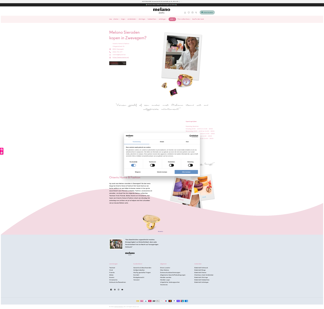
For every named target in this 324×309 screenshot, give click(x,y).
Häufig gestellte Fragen (142, 273)
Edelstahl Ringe (200, 270)
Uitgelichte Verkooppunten (170, 282)
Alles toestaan (186, 172)
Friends (112, 273)
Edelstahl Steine (200, 273)
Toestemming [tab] (137, 141)
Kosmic (111, 277)
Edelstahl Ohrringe (201, 277)
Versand (136, 280)
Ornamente (113, 280)
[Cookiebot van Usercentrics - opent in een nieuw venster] (190, 136)
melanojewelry (118, 307)
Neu (110, 19)
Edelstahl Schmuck (201, 268)
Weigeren (138, 172)
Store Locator (165, 268)
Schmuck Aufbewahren (117, 282)
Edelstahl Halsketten (202, 280)
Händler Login (165, 280)
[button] (196, 12)
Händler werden (165, 277)
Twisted (112, 268)
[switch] (152, 165)
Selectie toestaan (162, 172)
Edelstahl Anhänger (201, 282)
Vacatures (164, 285)
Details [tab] (162, 141)
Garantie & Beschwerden (142, 268)
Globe (111, 275)
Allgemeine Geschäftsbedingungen (173, 275)
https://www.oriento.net (121, 57)
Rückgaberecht (138, 277)
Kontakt (136, 275)
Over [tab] (187, 141)
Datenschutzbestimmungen (170, 273)
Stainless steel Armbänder (203, 275)
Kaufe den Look (198, 19)
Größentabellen (139, 270)
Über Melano (164, 270)
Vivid (111, 270)
